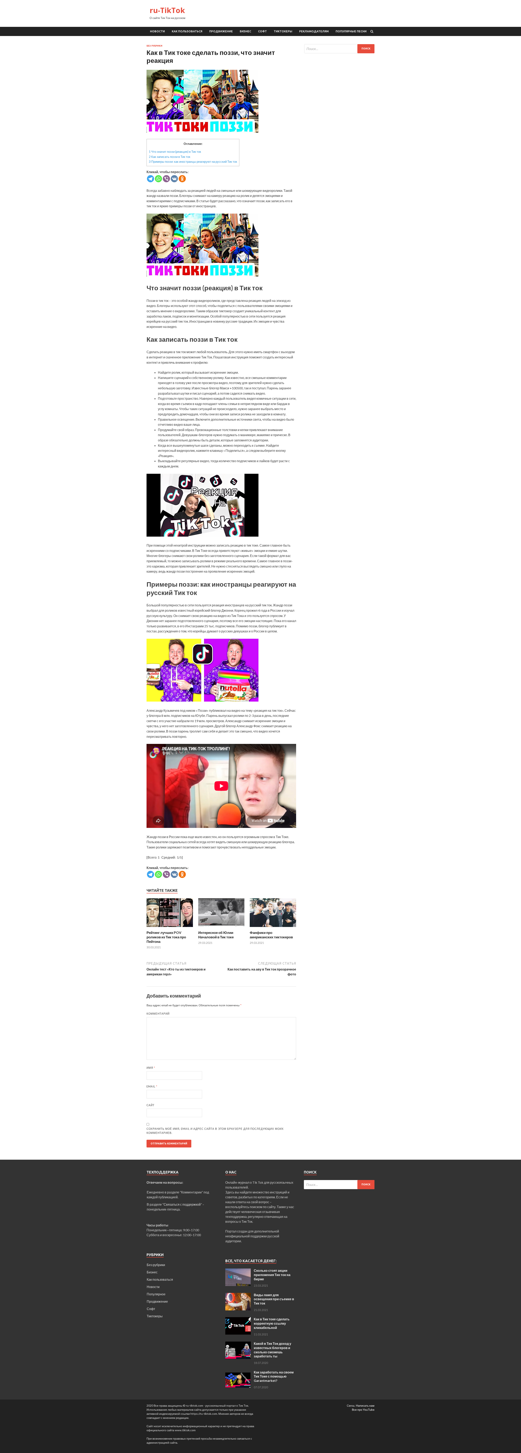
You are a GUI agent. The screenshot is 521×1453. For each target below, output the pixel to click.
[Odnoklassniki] (182, 178)
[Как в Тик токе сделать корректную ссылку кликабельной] (238, 1319)
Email (152, 1086)
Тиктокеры (283, 31)
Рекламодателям (314, 31)
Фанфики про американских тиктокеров (271, 934)
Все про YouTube (363, 1409)
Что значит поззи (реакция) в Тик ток (175, 151)
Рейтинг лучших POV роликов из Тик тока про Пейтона (166, 937)
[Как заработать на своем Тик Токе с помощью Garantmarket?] (238, 1372)
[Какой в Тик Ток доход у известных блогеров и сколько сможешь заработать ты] (238, 1344)
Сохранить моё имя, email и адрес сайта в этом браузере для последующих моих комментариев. (215, 1130)
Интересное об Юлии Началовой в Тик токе (216, 934)
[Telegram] (150, 178)
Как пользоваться (187, 31)
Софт (262, 31)
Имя (151, 1067)
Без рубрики (154, 46)
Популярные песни (351, 31)
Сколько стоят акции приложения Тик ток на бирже (272, 1275)
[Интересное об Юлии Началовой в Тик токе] (221, 928)
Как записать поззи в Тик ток (169, 156)
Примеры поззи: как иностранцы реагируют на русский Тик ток (193, 161)
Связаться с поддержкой (182, 1204)
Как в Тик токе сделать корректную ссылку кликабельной (272, 1323)
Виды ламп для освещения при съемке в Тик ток (274, 1299)
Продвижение (221, 31)
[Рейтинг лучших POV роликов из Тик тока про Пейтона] (170, 928)
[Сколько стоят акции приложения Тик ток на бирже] (238, 1271)
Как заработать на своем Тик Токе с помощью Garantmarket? (274, 1376)
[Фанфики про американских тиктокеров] (273, 928)
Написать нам (365, 1405)
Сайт (150, 1105)
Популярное (156, 1294)
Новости (157, 31)
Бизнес (245, 31)
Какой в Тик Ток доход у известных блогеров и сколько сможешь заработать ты (272, 1350)
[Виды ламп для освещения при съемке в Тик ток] (238, 1295)
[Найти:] (339, 48)
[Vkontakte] (174, 178)
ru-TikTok (167, 10)
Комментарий (158, 1013)
